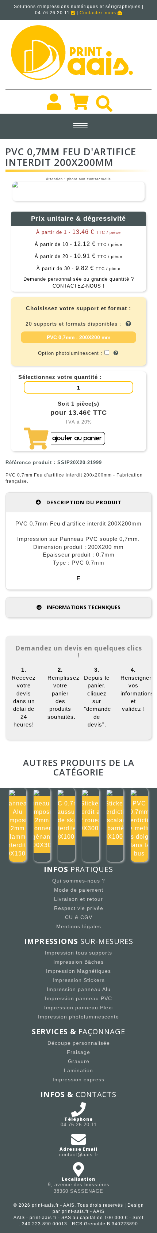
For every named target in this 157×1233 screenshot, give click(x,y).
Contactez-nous (99, 12)
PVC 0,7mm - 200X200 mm (78, 337)
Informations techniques (82, 607)
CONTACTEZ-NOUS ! (79, 286)
